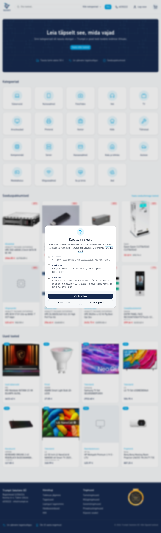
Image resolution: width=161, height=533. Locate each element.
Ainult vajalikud (97, 302)
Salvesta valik (64, 302)
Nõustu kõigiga (80, 296)
